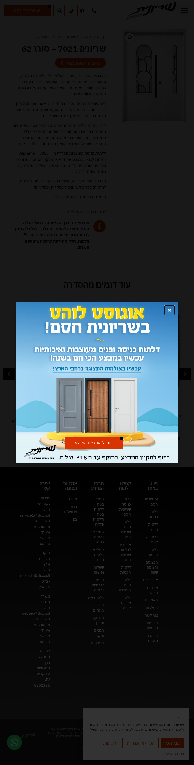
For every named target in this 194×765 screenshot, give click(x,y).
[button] (169, 310)
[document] (97, 382)
